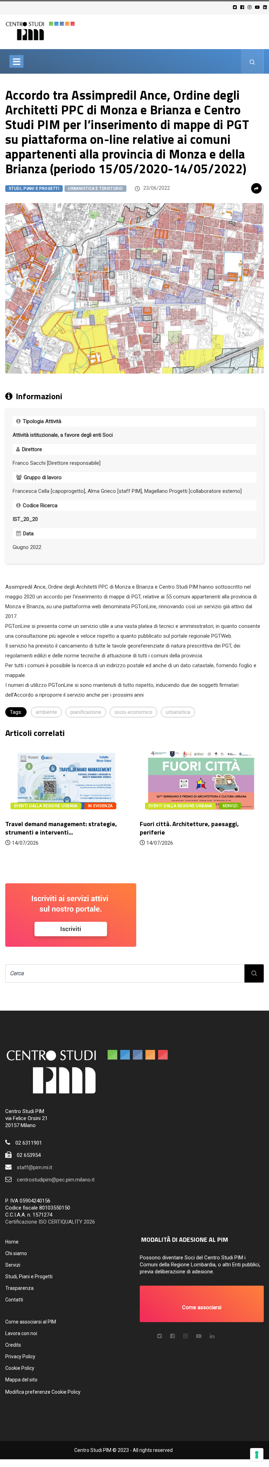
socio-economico (133, 712)
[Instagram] (251, 7)
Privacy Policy (20, 1356)
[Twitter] (236, 7)
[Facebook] (243, 7)
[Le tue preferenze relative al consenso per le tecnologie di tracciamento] (256, 1454)
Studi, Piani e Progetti (34, 188)
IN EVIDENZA (100, 806)
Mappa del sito (21, 1379)
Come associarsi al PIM (30, 1322)
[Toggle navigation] (16, 61)
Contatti (14, 1299)
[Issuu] (212, 1336)
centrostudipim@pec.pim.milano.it (56, 1180)
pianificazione (85, 712)
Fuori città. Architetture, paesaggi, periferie (189, 828)
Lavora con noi (21, 1333)
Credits (13, 1345)
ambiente (46, 712)
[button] (202, 1304)
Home (12, 1242)
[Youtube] (258, 7)
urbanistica (178, 712)
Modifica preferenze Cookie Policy (43, 1392)
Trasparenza (19, 1288)
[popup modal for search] (252, 61)
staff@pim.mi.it (34, 1167)
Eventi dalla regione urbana (46, 806)
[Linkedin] (266, 7)
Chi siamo (16, 1253)
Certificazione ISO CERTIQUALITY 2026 (50, 1222)
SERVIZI (229, 806)
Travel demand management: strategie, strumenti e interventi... (61, 828)
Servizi (12, 1265)
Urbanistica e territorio (95, 188)
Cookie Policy (19, 1368)
